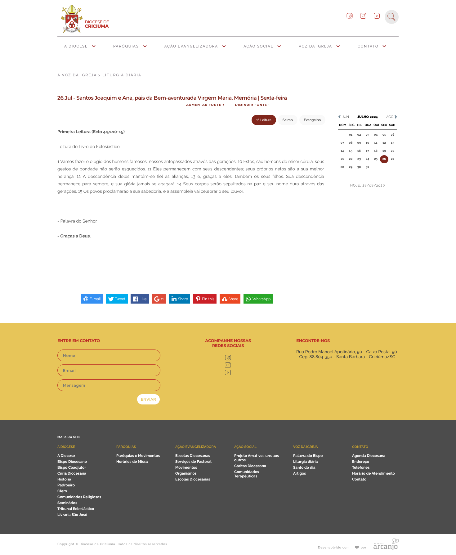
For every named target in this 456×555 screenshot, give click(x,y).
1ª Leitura (263, 120)
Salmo (288, 120)
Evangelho (312, 120)
